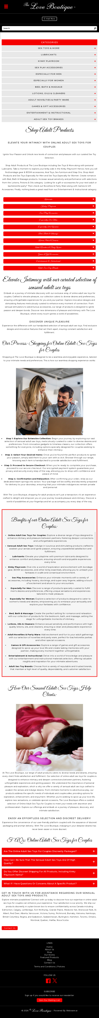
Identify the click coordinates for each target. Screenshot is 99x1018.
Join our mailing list (49, 1000)
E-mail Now (49, 19)
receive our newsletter (49, 995)
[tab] (49, 48)
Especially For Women (48, 227)
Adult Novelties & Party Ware (48, 247)
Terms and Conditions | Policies (49, 966)
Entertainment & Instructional (48, 261)
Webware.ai (72, 1010)
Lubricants (48, 199)
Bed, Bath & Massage (48, 233)
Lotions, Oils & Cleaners (48, 240)
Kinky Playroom (48, 206)
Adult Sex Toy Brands (48, 268)
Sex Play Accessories (48, 213)
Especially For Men (48, 220)
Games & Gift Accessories (48, 254)
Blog (49, 960)
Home (49, 947)
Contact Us (9, 928)
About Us (49, 949)
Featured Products (49, 957)
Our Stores (49, 955)
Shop (49, 952)
